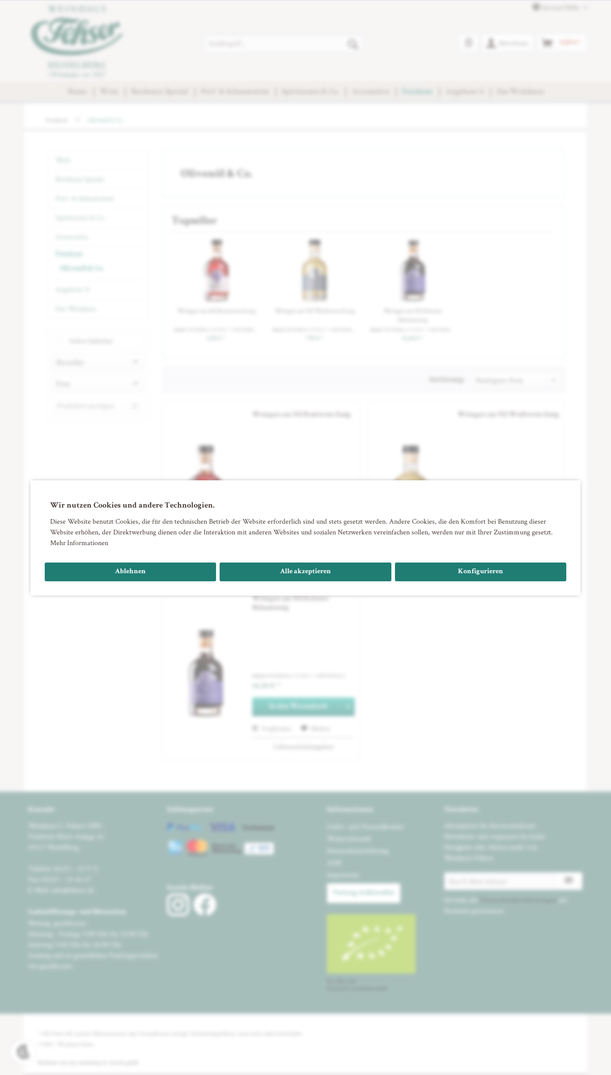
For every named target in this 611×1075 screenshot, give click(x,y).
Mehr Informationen (79, 542)
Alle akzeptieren (305, 571)
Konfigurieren (480, 571)
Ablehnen (130, 571)
